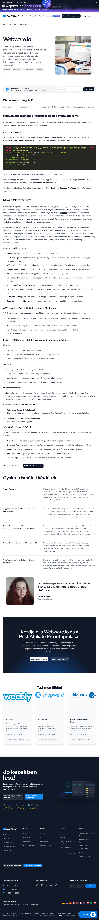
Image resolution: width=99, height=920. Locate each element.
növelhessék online (61, 210)
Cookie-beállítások (50, 916)
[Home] (4, 24)
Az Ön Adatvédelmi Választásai (73, 916)
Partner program (45, 845)
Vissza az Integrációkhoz (12, 466)
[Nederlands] (84, 903)
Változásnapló (25, 841)
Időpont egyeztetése (58, 659)
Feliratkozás (89, 89)
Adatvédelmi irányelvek (65, 913)
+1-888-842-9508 (12, 889)
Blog (61, 833)
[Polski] (88, 903)
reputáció (63, 213)
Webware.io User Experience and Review (23, 418)
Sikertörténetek (45, 841)
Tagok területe (25, 837)
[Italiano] (81, 903)
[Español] (70, 903)
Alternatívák (7, 850)
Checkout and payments (61, 137)
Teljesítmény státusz (27, 845)
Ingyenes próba (88, 16)
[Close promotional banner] (96, 3)
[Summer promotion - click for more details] (49, 6)
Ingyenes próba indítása (39, 659)
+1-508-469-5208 (12, 893)
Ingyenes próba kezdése (12, 865)
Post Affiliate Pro (75, 509)
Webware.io (23, 24)
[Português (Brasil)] (91, 903)
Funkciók (6, 838)
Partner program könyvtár (68, 854)
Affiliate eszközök (84, 856)
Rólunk (42, 833)
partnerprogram (64, 526)
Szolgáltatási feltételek (31, 913)
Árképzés (6, 834)
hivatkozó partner (41, 183)
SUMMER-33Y (30, 9)
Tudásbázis (24, 833)
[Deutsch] (63, 903)
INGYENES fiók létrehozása (33, 466)
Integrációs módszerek (10, 842)
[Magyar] (77, 903)
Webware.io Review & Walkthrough (21, 410)
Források (33, 16)
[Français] (74, 903)
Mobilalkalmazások (9, 846)
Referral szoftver (84, 852)
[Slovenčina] (95, 903)
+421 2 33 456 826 (13, 885)
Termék (24, 16)
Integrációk (12, 24)
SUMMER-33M (11, 9)
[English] (67, 903)
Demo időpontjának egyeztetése (32, 796)
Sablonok (62, 837)
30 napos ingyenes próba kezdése (12, 796)
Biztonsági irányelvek (48, 913)
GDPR (39, 916)
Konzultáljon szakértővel (71, 16)
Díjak (41, 837)
